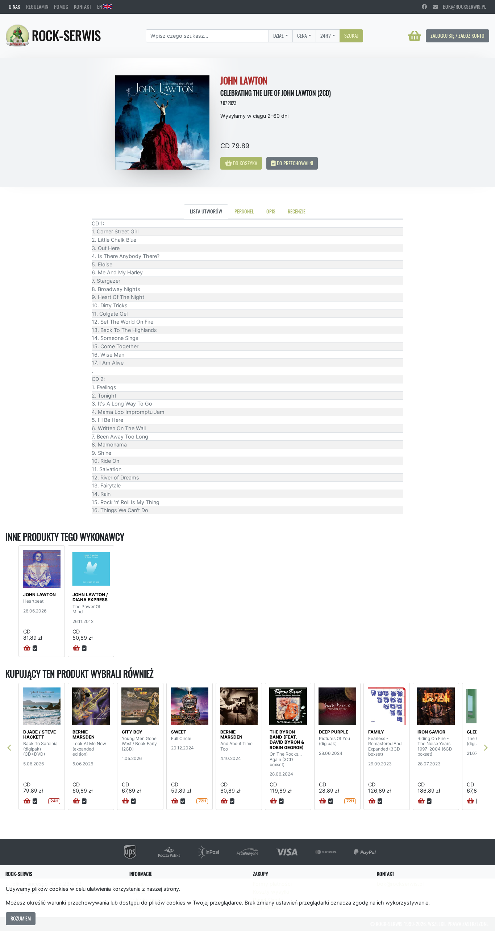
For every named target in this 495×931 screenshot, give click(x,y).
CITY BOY (132, 732)
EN (100, 6)
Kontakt (82, 6)
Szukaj (351, 35)
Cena (302, 35)
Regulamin (37, 6)
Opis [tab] (270, 211)
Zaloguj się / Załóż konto (457, 35)
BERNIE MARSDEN (83, 734)
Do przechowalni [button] (294, 163)
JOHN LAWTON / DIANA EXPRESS (90, 597)
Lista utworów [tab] (206, 211)
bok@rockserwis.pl (462, 6)
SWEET (178, 732)
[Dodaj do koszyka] (27, 648)
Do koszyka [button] (244, 163)
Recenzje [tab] (296, 211)
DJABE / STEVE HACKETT (39, 734)
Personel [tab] (244, 211)
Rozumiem (21, 918)
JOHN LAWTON (39, 594)
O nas (14, 6)
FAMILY (376, 732)
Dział (278, 35)
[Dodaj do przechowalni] (35, 648)
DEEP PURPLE (333, 732)
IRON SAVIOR (431, 732)
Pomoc (61, 6)
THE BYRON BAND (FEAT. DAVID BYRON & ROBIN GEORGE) (287, 739)
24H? (325, 35)
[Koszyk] (414, 36)
